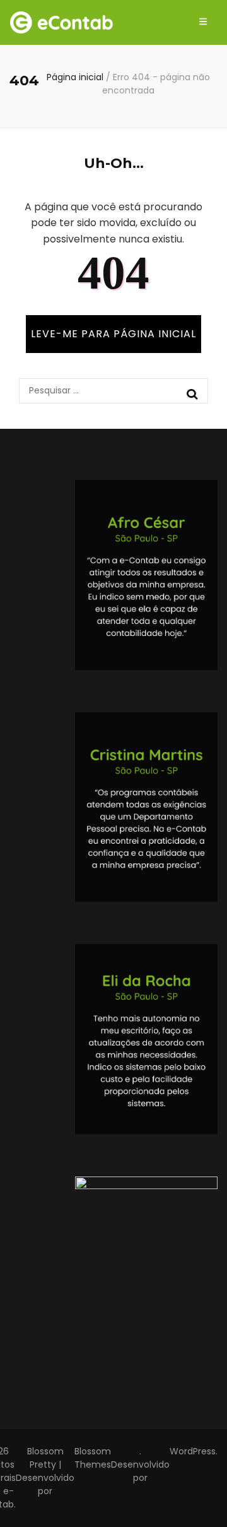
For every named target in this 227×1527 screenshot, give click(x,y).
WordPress (193, 1451)
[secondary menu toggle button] (203, 22)
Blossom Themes (92, 1458)
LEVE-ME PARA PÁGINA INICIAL (113, 333)
